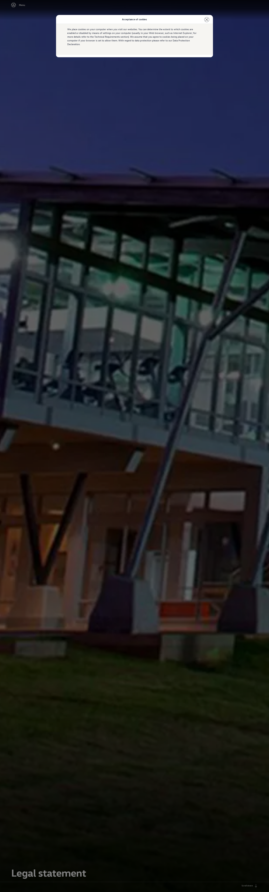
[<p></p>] (206, 19)
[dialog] (134, 446)
